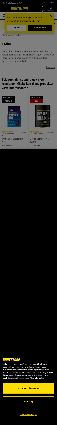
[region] (28, 287)
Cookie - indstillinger (28, 414)
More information (37, 378)
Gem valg (28, 401)
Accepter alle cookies (28, 388)
